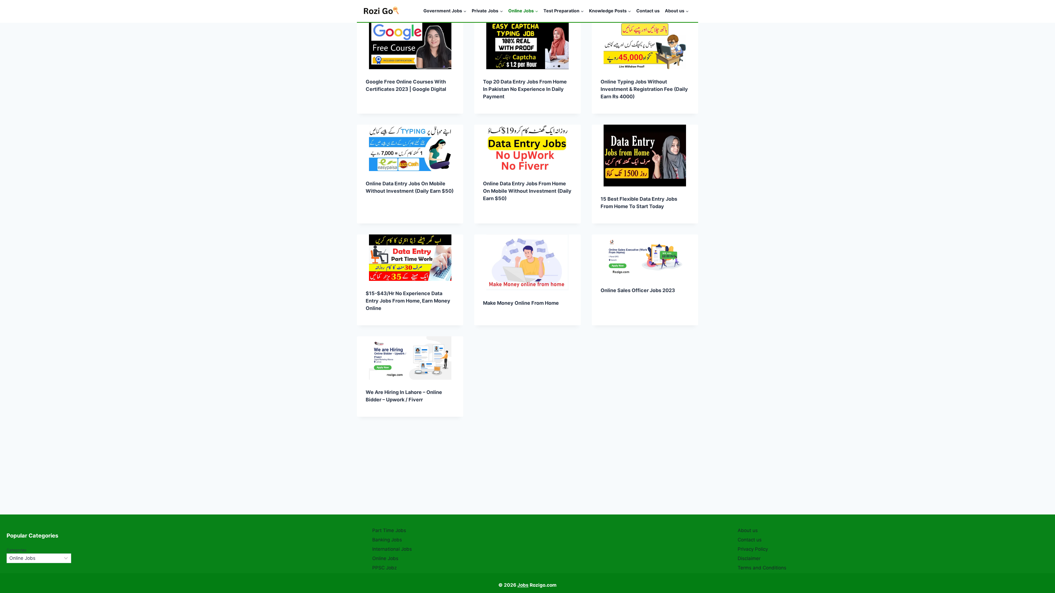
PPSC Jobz (384, 567)
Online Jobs (385, 558)
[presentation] (410, 46)
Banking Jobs (387, 539)
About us (748, 530)
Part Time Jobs (389, 530)
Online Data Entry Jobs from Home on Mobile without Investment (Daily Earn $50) (527, 191)
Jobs (523, 585)
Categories (17, 550)
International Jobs (392, 549)
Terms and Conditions (762, 567)
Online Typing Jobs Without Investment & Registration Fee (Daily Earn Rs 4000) (644, 89)
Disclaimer (749, 558)
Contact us (648, 10)
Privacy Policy (753, 549)
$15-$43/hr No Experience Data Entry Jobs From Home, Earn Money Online (408, 300)
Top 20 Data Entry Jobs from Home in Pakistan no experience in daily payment (525, 89)
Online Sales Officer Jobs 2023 (638, 290)
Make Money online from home (521, 303)
